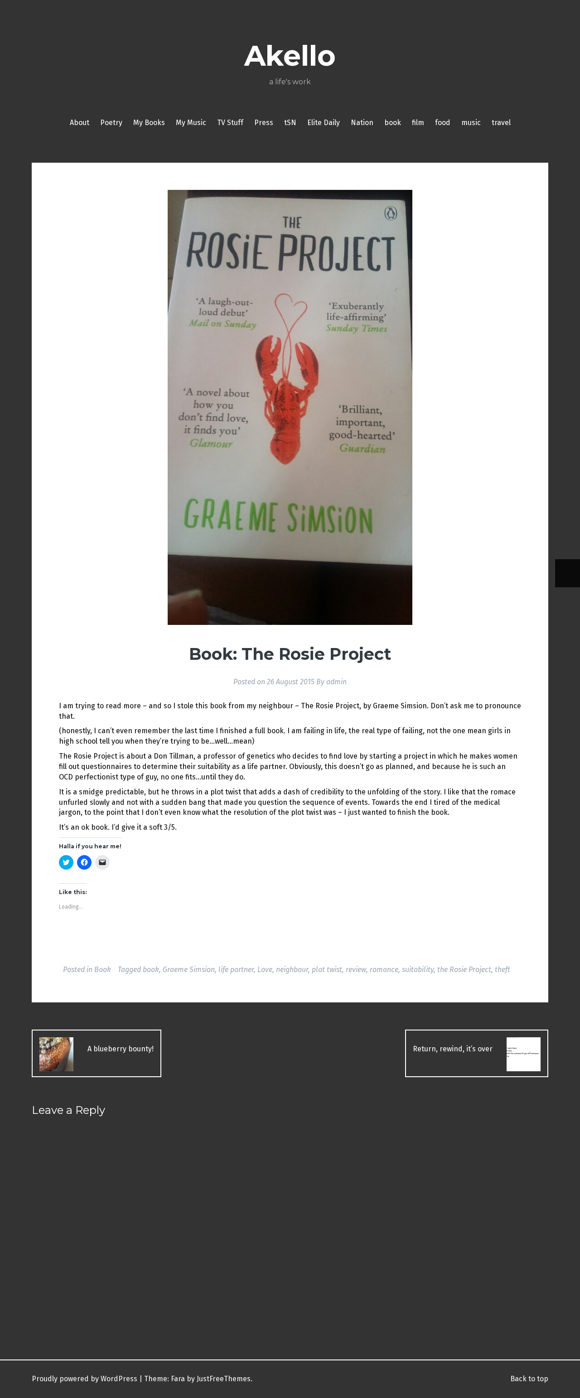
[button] (290, 407)
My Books (149, 122)
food (442, 122)
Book (102, 969)
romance (384, 969)
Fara (178, 1378)
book (392, 122)
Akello (290, 56)
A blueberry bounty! (120, 1049)
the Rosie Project (464, 969)
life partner (236, 969)
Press (263, 122)
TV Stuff (230, 122)
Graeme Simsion (189, 969)
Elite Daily (323, 122)
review (356, 969)
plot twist (327, 969)
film (418, 122)
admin (336, 681)
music (471, 122)
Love (264, 969)
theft (502, 969)
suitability (418, 969)
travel (501, 122)
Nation (362, 122)
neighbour (292, 969)
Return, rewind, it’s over (453, 1049)
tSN (290, 122)
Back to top (528, 1378)
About (79, 122)
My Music (191, 122)
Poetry (111, 122)
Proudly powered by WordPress (84, 1378)
